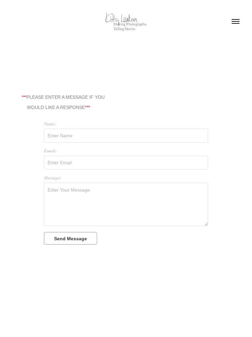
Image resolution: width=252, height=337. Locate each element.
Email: (50, 150)
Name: (50, 123)
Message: (52, 177)
